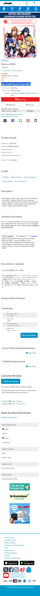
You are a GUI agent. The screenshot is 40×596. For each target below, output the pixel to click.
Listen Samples (30, 335)
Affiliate (7, 555)
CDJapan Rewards (11, 553)
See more (32, 353)
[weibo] (22, 570)
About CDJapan (10, 543)
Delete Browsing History (9, 417)
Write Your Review (11, 381)
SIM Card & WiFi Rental (12, 558)
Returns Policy (9, 550)
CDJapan (4, 401)
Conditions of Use (10, 540)
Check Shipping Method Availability (11, 114)
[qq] (28, 570)
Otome (20, 401)
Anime (13, 401)
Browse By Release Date (9, 479)
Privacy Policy (9, 538)
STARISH (4, 67)
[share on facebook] (13, 119)
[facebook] (11, 570)
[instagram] (16, 570)
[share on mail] (36, 119)
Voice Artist (21, 404)
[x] (5, 570)
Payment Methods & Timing (9, 116)
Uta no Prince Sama (8, 468)
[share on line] (20, 119)
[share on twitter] (5, 119)
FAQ (6, 548)
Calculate (30, 111)
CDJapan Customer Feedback (14, 545)
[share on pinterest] (28, 119)
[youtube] (6, 575)
